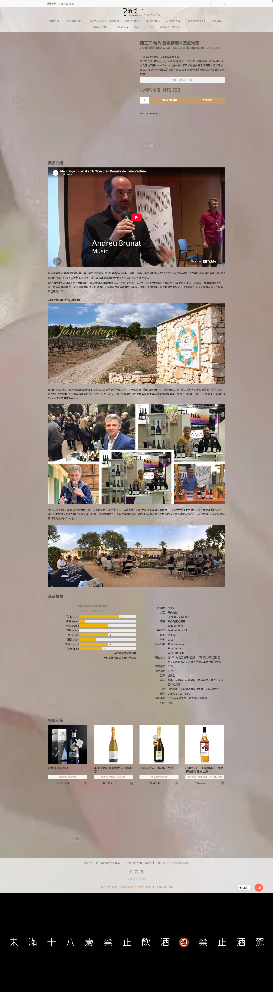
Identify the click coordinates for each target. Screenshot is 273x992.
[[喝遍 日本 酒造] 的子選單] (109, 27)
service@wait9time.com (176, 862)
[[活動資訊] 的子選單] (127, 27)
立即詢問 (207, 100)
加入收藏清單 (169, 100)
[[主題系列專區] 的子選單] (181, 20)
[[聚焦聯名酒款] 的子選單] (140, 20)
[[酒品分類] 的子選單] (60, 20)
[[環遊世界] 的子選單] (223, 20)
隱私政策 (141, 879)
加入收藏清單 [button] (85, 783)
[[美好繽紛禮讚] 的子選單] (83, 20)
